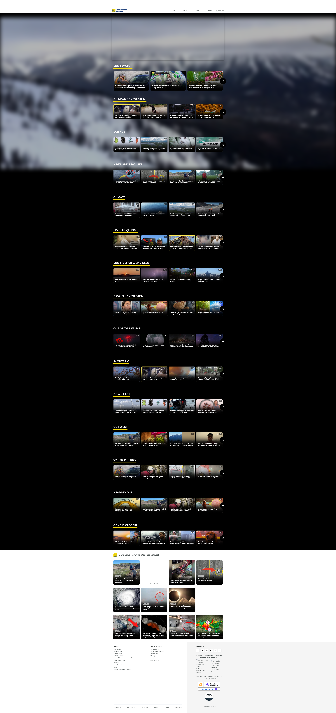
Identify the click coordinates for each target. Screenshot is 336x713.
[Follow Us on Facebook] (198, 650)
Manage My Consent (120, 660)
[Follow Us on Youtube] (206, 650)
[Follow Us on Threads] (215, 650)
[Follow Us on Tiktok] (211, 650)
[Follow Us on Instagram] (202, 650)
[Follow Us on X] (220, 650)
